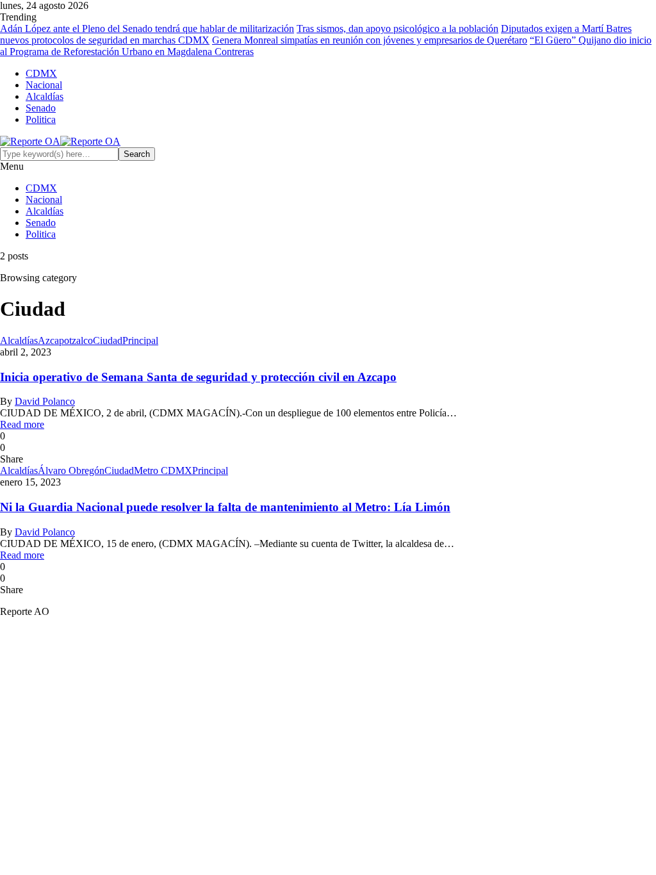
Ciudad (107, 340)
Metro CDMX (163, 470)
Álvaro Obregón (71, 470)
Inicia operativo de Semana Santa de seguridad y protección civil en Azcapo (198, 377)
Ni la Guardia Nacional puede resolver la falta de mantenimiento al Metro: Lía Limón (225, 507)
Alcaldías (44, 96)
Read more (22, 424)
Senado (41, 107)
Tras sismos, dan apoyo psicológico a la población (397, 28)
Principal (140, 340)
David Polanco (45, 401)
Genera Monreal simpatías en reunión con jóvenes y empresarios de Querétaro (369, 40)
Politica (41, 119)
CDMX (41, 73)
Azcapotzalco (65, 340)
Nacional (44, 84)
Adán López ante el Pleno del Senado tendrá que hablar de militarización (147, 28)
